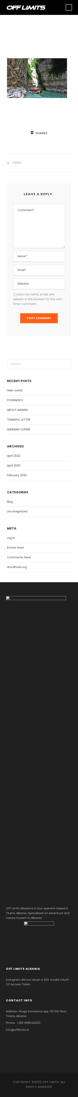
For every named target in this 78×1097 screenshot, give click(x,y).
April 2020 (13, 466)
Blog (10, 502)
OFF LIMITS (51, 1082)
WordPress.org (17, 567)
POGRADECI (15, 400)
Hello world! (15, 390)
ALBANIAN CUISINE (18, 429)
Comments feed (19, 557)
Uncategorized (17, 511)
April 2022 (13, 456)
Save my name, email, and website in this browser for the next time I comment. (37, 299)
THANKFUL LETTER (18, 420)
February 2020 (17, 475)
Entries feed (15, 548)
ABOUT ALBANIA (17, 410)
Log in (11, 538)
